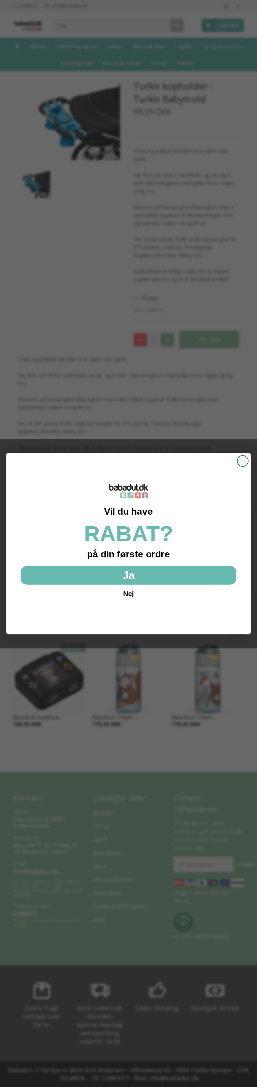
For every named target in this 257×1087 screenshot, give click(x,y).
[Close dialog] (242, 460)
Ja (128, 575)
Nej (128, 593)
